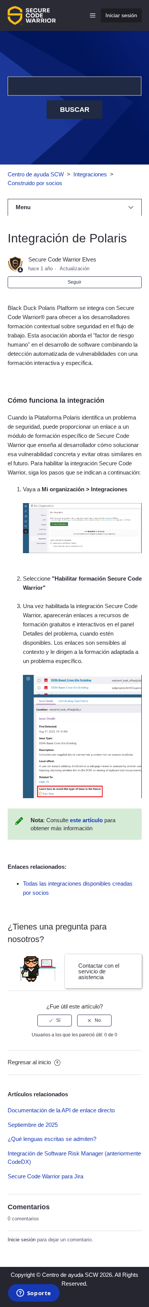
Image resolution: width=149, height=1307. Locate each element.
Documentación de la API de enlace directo (61, 1110)
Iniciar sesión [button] (121, 15)
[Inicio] (32, 14)
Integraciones (90, 174)
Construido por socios (35, 183)
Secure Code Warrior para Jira (45, 1176)
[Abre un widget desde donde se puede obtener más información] (34, 1293)
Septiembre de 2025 (33, 1124)
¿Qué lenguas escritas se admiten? (52, 1139)
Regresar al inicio (30, 1062)
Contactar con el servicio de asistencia (98, 971)
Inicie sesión (22, 1239)
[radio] (54, 1020)
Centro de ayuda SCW (36, 174)
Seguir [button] (74, 282)
